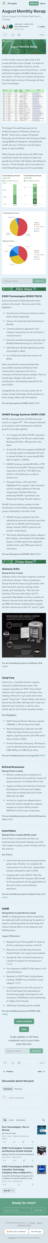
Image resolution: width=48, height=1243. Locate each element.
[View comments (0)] (13, 34)
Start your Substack (17, 1231)
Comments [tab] (7, 1089)
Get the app (36, 1231)
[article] (24, 1134)
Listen (42, 27)
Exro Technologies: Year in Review (15, 1128)
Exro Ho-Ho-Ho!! (9, 1133)
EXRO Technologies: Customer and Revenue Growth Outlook (17, 1149)
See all (7, 1190)
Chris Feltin (28, 24)
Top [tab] (4, 1120)
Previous (9, 1071)
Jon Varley (19, 24)
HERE (37, 403)
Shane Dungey (23, 27)
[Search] (43, 1120)
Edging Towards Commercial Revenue (18, 1154)
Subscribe (34, 3)
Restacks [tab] (18, 1089)
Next (40, 1071)
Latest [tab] (11, 1120)
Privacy (32, 1223)
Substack (12, 1238)
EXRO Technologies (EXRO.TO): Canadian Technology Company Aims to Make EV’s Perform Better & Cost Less (18, 1169)
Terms (39, 1223)
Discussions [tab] (20, 1120)
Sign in (43, 3)
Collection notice (24, 1225)
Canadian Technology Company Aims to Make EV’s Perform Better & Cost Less (17, 1177)
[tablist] (12, 1088)
